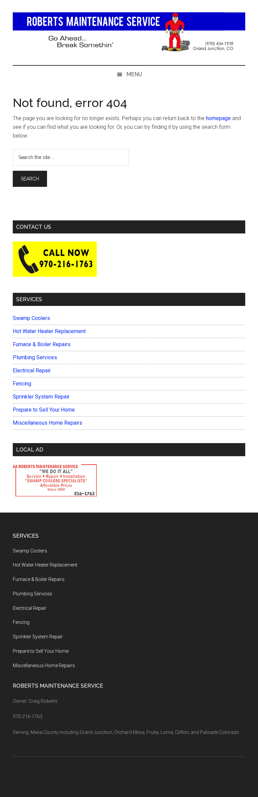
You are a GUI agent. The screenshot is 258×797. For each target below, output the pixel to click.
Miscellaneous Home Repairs (47, 423)
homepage (218, 118)
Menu (134, 74)
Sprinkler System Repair (41, 396)
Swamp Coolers (31, 318)
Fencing (22, 383)
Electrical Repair (32, 370)
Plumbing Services (35, 357)
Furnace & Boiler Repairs (42, 344)
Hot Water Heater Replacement (49, 331)
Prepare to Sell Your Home (44, 410)
